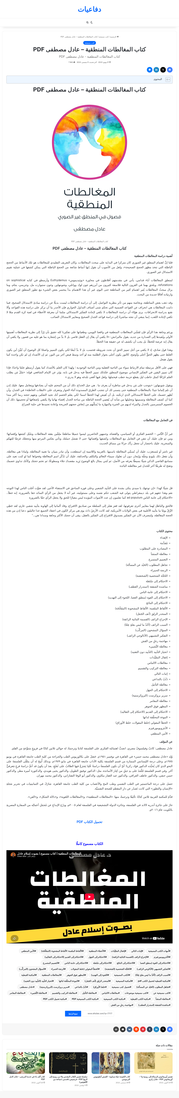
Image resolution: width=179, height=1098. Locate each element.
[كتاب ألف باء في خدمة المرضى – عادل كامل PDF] (25, 1063)
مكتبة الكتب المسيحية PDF (84, 999)
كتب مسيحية (103, 37)
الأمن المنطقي (28, 951)
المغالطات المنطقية (51, 975)
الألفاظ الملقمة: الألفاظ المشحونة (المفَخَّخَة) (61, 951)
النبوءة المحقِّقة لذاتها (68, 981)
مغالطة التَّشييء (37, 993)
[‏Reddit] (136, 1029)
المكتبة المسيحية (123, 981)
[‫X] (163, 70)
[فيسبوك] (170, 70)
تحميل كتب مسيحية (121, 987)
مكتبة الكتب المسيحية (114, 999)
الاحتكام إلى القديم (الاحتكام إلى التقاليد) (63, 957)
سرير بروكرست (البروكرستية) (54, 987)
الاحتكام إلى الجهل (97, 957)
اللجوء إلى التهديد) (99, 975)
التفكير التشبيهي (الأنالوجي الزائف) (153, 969)
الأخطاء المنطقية (96, 951)
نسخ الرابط (73, 1013)
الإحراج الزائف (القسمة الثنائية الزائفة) (129, 957)
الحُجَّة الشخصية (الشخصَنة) (117, 969)
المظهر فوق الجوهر (75, 975)
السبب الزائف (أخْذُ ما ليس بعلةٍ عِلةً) (152, 975)
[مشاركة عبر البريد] (123, 1029)
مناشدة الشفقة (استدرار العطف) (153, 1005)
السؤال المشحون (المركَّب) (31, 969)
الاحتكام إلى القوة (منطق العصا (154, 963)
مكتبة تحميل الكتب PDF (54, 999)
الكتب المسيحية (121, 975)
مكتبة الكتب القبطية (139, 999)
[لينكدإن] (156, 70)
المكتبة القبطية (28, 975)
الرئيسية (113, 37)
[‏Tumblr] (149, 1029)
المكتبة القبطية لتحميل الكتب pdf (153, 981)
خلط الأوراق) (99, 987)
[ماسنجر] (149, 70)
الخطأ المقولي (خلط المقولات (84, 969)
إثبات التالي (136, 951)
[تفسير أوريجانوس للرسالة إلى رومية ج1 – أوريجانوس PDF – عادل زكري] (153, 1063)
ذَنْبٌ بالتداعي (81, 987)
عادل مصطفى (26, 987)
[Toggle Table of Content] (166, 79)
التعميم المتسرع (50, 963)
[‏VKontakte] (129, 1029)
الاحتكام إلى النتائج (125, 963)
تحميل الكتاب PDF (89, 822)
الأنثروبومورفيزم (161, 957)
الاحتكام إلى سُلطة (101, 963)
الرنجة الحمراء (57, 969)
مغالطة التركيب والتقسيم (64, 993)
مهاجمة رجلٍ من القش (121, 1005)
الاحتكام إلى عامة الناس (75, 963)
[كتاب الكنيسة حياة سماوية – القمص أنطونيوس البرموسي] (111, 1063)
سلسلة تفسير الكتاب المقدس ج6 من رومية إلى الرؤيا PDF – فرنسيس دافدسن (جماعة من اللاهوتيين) (68, 1079)
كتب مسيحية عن (161, 993)
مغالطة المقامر (17, 993)
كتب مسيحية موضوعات (136, 993)
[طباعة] (116, 1029)
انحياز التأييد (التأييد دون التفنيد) (38, 981)
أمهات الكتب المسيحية (158, 951)
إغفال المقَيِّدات (118, 951)
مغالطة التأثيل (88, 993)
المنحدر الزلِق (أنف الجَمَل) (97, 981)
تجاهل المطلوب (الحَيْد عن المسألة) (152, 987)
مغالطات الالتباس (110, 993)
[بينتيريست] (143, 1029)
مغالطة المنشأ (162, 999)
